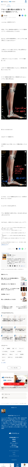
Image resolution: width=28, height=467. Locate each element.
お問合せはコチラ (4, 244)
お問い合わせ (14, 445)
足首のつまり (10, 357)
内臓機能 (8, 348)
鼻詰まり (11, 354)
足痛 (5, 18)
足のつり (4, 357)
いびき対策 (19, 351)
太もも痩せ (12, 351)
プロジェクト (21, 348)
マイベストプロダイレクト (14, 450)
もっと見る (3, 362)
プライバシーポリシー (14, 443)
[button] (10, 465)
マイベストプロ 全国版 (14, 446)
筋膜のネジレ (4, 354)
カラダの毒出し (5, 351)
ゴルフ (16, 354)
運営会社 (14, 439)
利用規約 (14, 441)
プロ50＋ (14, 452)
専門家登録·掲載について (14, 437)
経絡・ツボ (14, 348)
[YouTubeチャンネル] (15, 266)
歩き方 (3, 360)
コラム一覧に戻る (14, 367)
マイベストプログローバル (14, 456)
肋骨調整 (21, 354)
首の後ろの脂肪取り (19, 357)
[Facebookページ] (10, 266)
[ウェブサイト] (17, 266)
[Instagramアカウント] (12, 266)
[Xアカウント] (8, 266)
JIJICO (14, 454)
